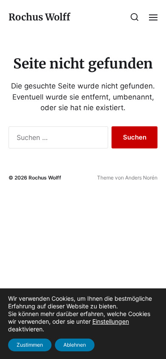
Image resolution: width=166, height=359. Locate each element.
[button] (135, 17)
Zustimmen (30, 345)
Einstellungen (110, 321)
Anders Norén (141, 177)
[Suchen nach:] (56, 139)
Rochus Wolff (39, 17)
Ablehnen (74, 345)
